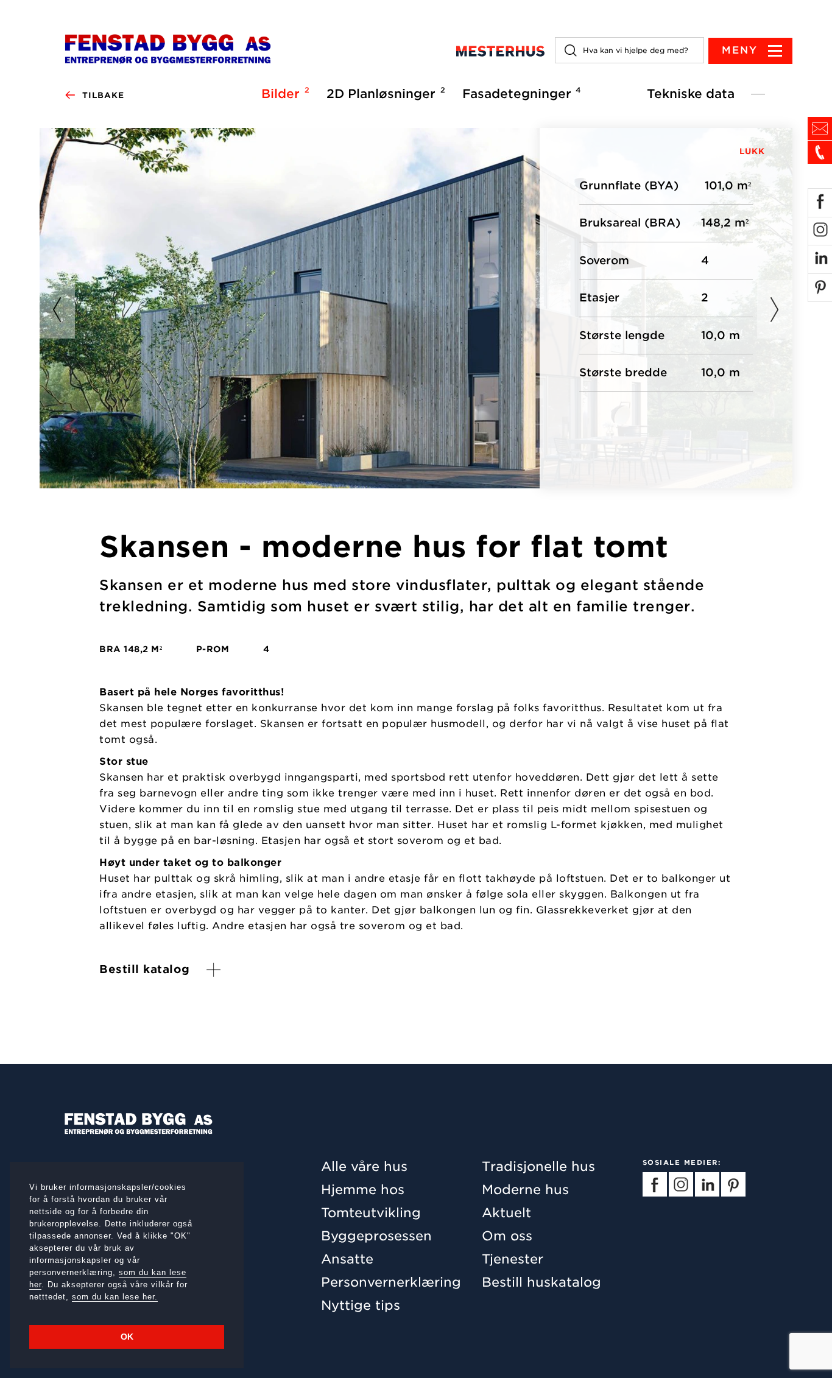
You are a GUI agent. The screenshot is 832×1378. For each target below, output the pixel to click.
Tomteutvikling (371, 1212)
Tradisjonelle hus (538, 1166)
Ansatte (347, 1259)
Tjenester (512, 1259)
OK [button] (127, 1336)
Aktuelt (506, 1212)
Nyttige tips (360, 1305)
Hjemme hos (362, 1189)
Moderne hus (525, 1189)
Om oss (507, 1235)
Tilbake (103, 95)
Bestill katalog (144, 969)
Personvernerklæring (391, 1282)
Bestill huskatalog (541, 1282)
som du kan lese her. (115, 1296)
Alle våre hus (364, 1166)
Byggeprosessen (376, 1235)
